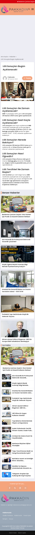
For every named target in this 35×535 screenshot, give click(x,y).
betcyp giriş (12, 161)
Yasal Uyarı (27, 515)
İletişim (5, 519)
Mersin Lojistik (22, 533)
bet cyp (9, 181)
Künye (11, 519)
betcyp (4, 131)
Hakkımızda (18, 515)
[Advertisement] (17, 35)
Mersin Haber (13, 533)
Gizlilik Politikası (8, 515)
